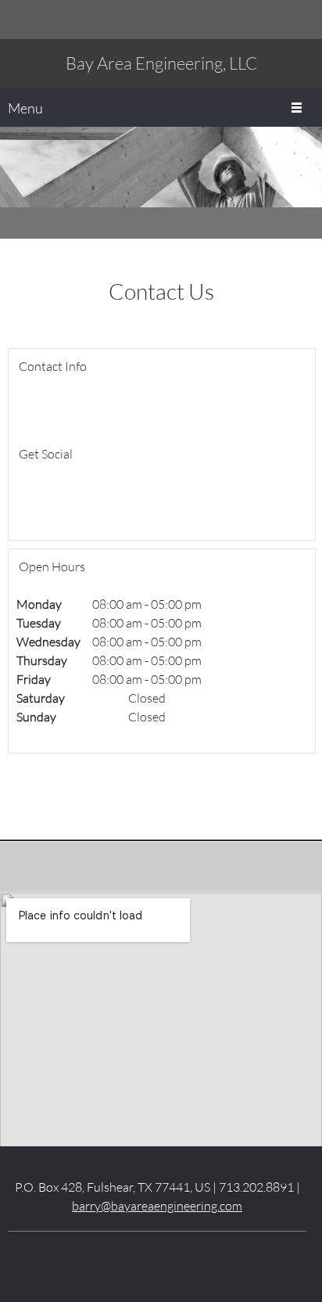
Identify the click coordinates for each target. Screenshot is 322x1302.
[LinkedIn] (51, 497)
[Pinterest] (180, 1255)
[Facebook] (28, 497)
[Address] (302, 19)
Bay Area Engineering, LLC (161, 63)
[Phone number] (255, 19)
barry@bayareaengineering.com (157, 1205)
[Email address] (279, 19)
